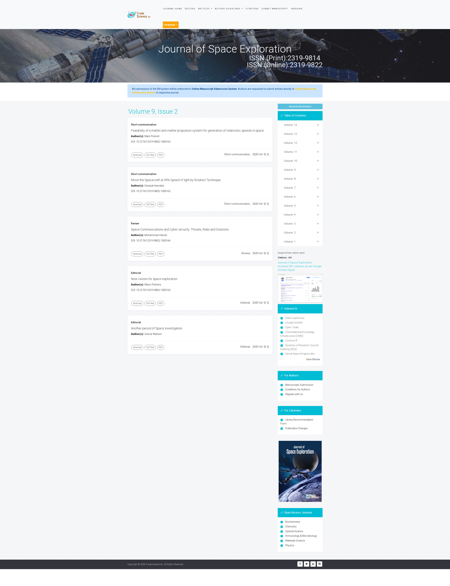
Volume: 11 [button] (290, 151)
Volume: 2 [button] (289, 232)
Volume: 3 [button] (289, 223)
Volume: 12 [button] (290, 142)
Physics (289, 545)
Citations (252, 9)
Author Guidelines (228, 9)
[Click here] (300, 288)
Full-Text (150, 155)
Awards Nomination (300, 106)
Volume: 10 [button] (290, 160)
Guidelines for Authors (297, 389)
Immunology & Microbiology (301, 535)
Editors (190, 9)
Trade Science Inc (154, 564)
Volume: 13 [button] (290, 134)
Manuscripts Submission (299, 384)
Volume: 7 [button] (289, 187)
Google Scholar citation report (291, 253)
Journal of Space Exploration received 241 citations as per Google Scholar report (300, 266)
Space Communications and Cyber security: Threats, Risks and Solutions (180, 229)
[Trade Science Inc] (138, 14)
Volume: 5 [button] (289, 205)
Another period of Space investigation (156, 328)
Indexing (297, 9)
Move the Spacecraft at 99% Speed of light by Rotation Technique (176, 180)
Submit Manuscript (275, 9)
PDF (161, 155)
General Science (294, 531)
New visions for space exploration (154, 279)
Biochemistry (292, 521)
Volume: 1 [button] (289, 241)
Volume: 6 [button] (289, 196)
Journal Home (172, 9)
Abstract (137, 155)
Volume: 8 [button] (289, 178)
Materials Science (295, 540)
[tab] (300, 125)
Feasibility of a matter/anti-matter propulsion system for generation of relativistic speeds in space (197, 130)
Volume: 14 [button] (290, 125)
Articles (204, 9)
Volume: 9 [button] (289, 169)
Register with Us (294, 394)
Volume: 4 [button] (289, 214)
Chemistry (291, 526)
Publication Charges (296, 428)
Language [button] (170, 24)
